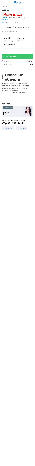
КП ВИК (4, 17)
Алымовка (24, 17)
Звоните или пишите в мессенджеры (13, 120)
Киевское (5, 22)
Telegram (23, 128)
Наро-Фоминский (14, 17)
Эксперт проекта (8, 107)
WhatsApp (9, 128)
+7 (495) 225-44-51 (13, 123)
